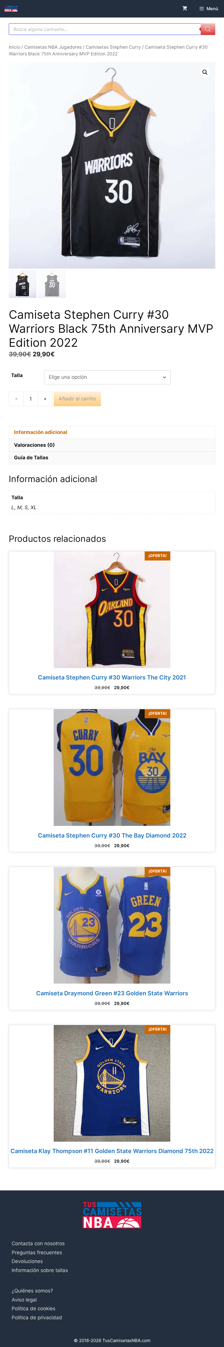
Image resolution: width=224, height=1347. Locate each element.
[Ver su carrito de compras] (184, 9)
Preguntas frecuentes (37, 1252)
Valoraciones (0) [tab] (34, 445)
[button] (205, 72)
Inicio (14, 47)
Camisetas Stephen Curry (113, 47)
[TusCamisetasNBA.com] (11, 9)
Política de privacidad (37, 1317)
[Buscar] (208, 29)
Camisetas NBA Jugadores (53, 47)
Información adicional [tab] (40, 432)
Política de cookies (33, 1308)
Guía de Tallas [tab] (31, 457)
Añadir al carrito (77, 399)
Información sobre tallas (40, 1270)
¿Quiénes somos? (32, 1291)
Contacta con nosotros (38, 1243)
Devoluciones (27, 1261)
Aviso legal (24, 1300)
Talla (17, 375)
